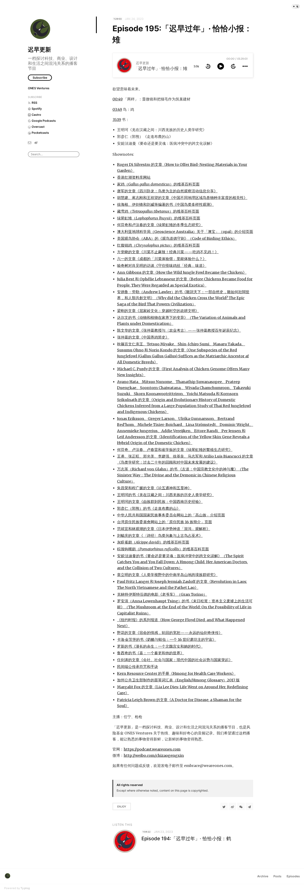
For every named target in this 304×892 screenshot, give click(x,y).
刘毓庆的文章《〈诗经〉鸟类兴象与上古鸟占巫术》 (160, 535)
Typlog (25, 888)
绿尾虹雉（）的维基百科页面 (158, 218)
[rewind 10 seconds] (208, 66)
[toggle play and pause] (220, 66)
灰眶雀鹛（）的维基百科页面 (153, 542)
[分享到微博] (232, 806)
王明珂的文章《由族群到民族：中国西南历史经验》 (160, 501)
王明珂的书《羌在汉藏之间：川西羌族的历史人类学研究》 (165, 494)
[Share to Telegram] (249, 806)
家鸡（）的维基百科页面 (158, 184)
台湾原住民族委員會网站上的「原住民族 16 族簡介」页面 (164, 522)
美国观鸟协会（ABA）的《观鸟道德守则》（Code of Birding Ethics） (177, 238)
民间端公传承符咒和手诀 (137, 666)
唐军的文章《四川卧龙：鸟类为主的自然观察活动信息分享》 (167, 191)
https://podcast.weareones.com (152, 749)
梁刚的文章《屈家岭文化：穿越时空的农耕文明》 (158, 310)
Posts (277, 876)
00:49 (118, 99)
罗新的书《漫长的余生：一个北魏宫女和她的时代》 (160, 646)
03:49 (117, 109)
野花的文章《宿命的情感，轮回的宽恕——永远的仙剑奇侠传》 (169, 632)
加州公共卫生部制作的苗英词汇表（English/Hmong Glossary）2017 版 (178, 680)
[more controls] (245, 66)
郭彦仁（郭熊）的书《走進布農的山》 (148, 508)
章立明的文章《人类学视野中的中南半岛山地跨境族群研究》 (167, 574)
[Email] (29, 142)
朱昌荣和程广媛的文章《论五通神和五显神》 (154, 488)
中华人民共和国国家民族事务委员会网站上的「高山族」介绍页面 (171, 515)
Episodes (293, 876)
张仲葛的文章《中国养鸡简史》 (143, 337)
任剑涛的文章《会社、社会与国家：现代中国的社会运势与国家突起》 (174, 659)
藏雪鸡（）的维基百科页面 (158, 211)
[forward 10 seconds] (233, 66)
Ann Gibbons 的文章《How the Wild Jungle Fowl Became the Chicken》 (182, 272)
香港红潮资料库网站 (134, 177)
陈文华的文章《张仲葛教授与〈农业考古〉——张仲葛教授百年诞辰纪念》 (179, 330)
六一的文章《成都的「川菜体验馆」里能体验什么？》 (161, 258)
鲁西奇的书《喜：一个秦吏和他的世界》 (150, 653)
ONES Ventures (38, 88)
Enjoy (121, 806)
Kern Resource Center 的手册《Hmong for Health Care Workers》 (176, 673)
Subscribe (40, 77)
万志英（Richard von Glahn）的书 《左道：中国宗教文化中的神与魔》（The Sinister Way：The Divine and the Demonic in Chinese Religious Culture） (183, 475)
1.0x (196, 66)
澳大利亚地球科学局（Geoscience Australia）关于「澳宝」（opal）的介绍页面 (185, 231)
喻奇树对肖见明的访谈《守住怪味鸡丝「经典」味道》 (161, 265)
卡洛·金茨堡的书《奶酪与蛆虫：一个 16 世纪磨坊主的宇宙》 (166, 639)
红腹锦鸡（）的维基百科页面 (158, 245)
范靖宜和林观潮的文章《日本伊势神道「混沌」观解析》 (163, 528)
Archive (262, 876)
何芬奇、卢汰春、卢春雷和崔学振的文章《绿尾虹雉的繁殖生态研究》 (174, 449)
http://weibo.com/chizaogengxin (154, 755)
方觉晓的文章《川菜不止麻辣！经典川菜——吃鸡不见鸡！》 (168, 252)
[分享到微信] (241, 806)
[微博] (36, 142)
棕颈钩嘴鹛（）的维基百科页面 (163, 549)
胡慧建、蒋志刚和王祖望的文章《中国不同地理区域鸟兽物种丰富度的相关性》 (182, 197)
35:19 (117, 119)
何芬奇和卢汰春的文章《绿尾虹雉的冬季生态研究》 (160, 224)
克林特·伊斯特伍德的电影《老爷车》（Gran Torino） (162, 594)
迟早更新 (39, 49)
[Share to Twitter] (224, 806)
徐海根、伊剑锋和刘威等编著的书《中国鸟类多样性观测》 (165, 204)
